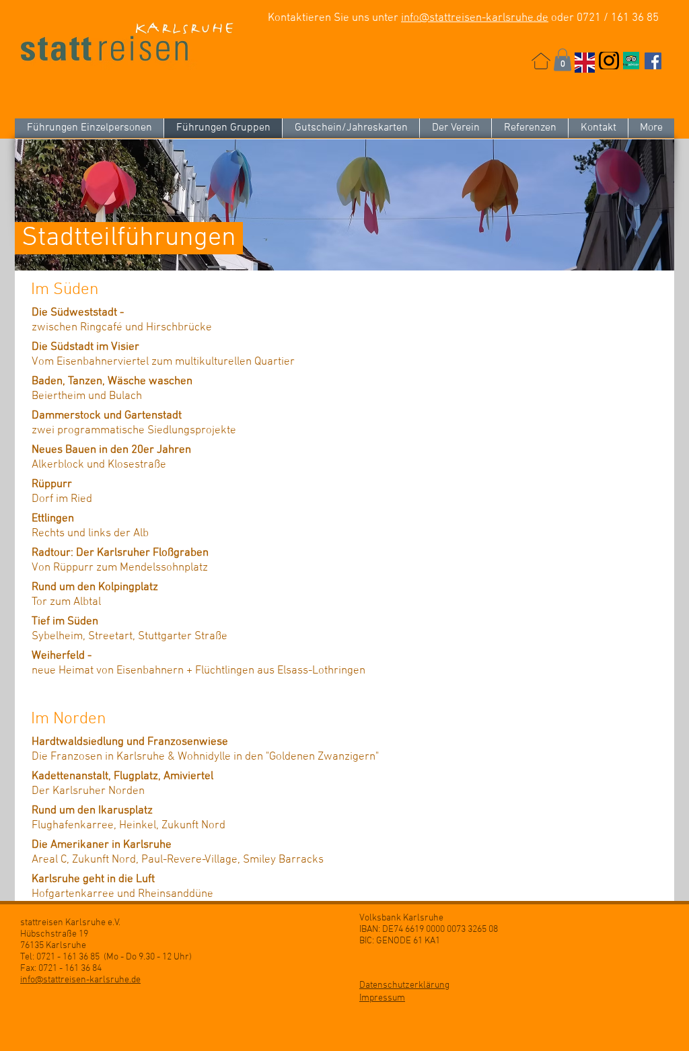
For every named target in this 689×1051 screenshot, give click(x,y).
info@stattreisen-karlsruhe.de (474, 18)
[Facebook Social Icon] (653, 60)
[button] (562, 59)
